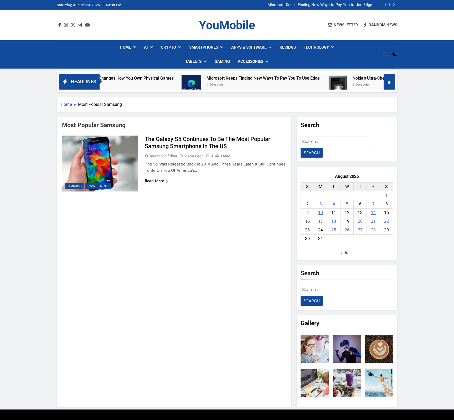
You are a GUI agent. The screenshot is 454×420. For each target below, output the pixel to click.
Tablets (193, 61)
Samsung (74, 186)
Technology (316, 47)
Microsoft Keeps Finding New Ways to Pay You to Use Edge (319, 5)
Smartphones (203, 47)
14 (373, 212)
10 (320, 212)
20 (360, 221)
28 (373, 229)
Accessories (250, 61)
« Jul (344, 252)
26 (347, 229)
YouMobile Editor (163, 155)
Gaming (222, 61)
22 (386, 221)
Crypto (168, 47)
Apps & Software (248, 47)
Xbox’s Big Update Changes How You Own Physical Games (104, 78)
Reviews (288, 47)
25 (333, 229)
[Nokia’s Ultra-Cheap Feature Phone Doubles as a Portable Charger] (322, 85)
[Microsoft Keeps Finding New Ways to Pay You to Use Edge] (176, 85)
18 (333, 221)
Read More (154, 181)
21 (373, 221)
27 (360, 229)
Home (125, 47)
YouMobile (227, 25)
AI (146, 47)
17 (320, 221)
